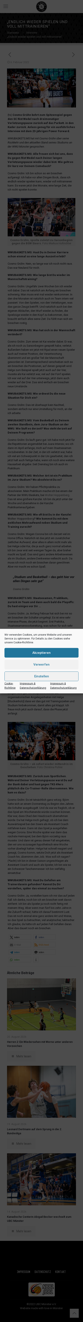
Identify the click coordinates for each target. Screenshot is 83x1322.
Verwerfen (41, 664)
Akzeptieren (41, 653)
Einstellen (41, 676)
